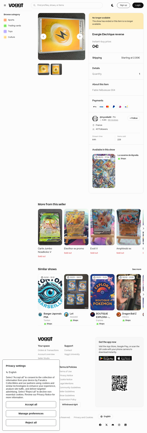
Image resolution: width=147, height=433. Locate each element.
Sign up (123, 5)
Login (138, 5)
